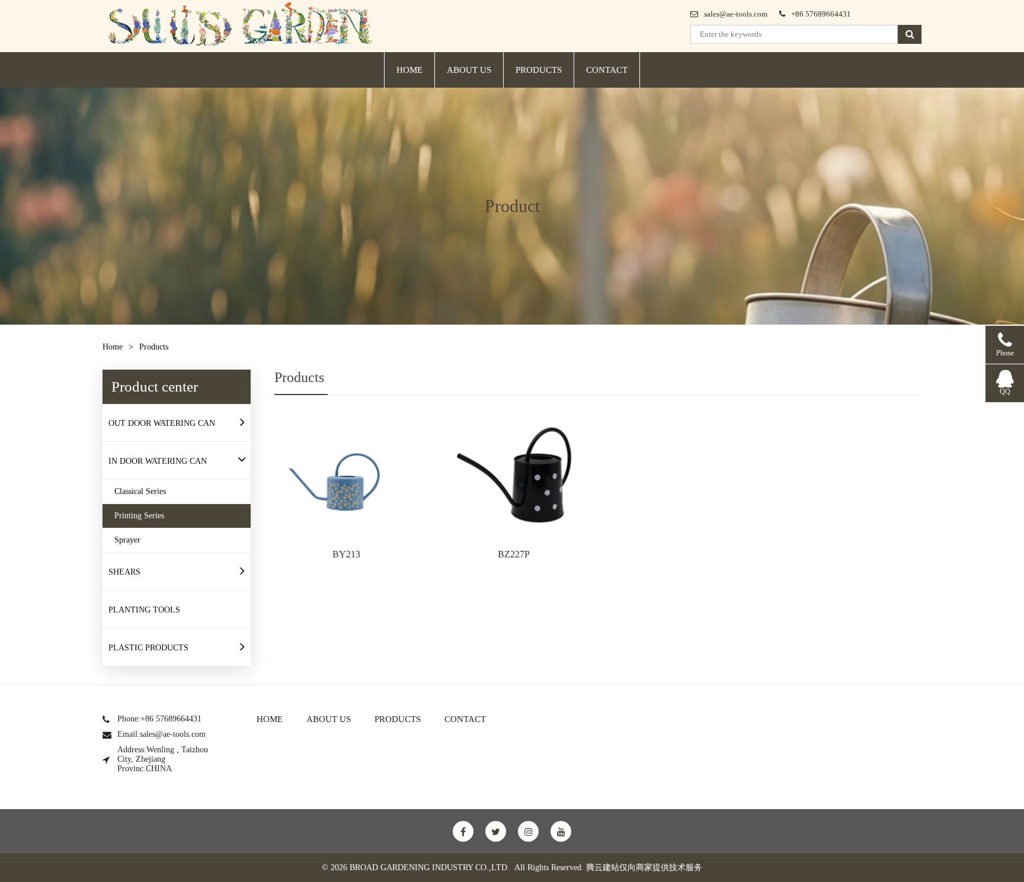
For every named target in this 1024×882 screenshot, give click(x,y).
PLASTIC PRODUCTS (148, 647)
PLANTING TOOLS (144, 609)
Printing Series (139, 515)
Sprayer (127, 539)
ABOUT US (469, 70)
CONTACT (607, 70)
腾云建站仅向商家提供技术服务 (644, 867)
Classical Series (140, 491)
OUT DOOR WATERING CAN (161, 423)
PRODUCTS (539, 70)
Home (113, 346)
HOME (409, 70)
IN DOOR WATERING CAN (157, 461)
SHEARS (124, 571)
